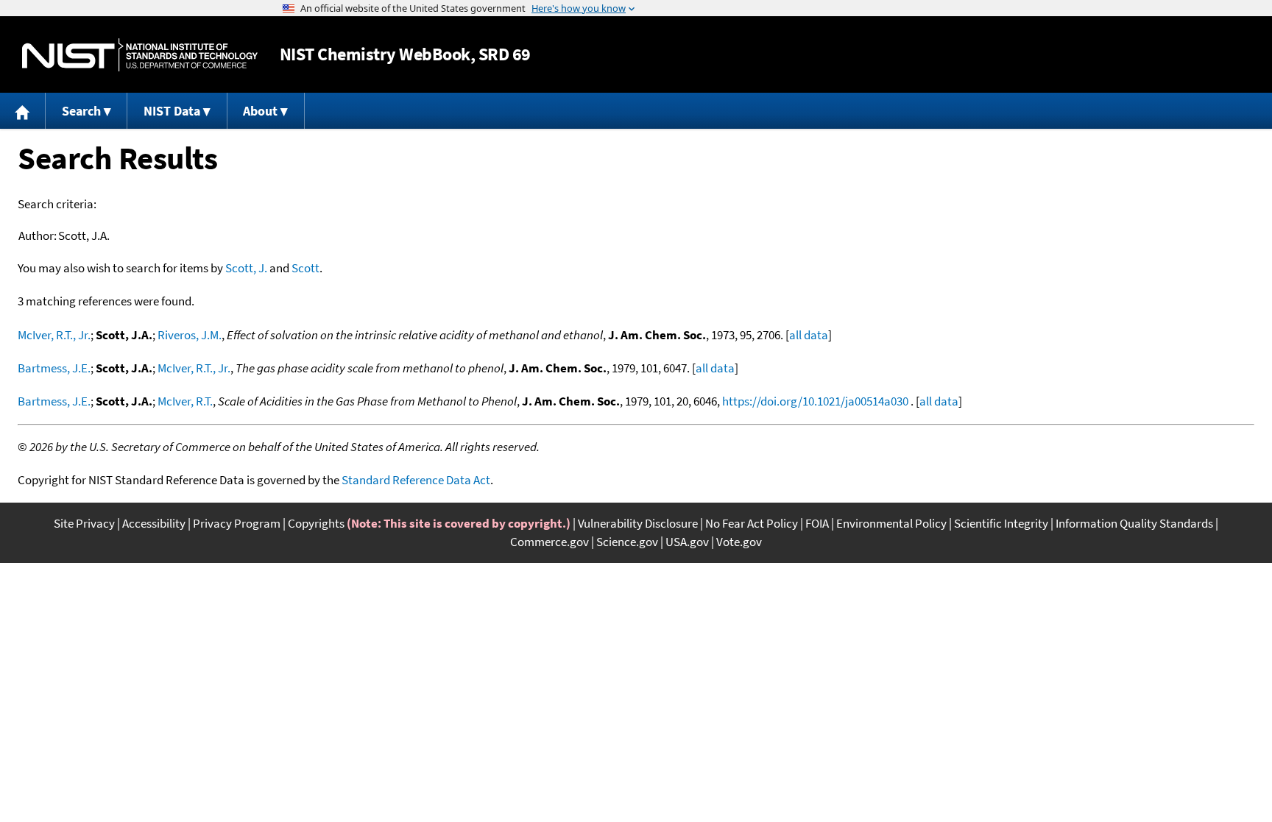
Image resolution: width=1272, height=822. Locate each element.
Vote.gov (739, 542)
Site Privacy (84, 523)
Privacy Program (236, 523)
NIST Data (172, 110)
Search (81, 110)
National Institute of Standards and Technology (140, 54)
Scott (305, 268)
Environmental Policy (891, 523)
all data (808, 335)
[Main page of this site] (23, 111)
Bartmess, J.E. (54, 368)
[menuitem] (23, 111)
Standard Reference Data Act (416, 480)
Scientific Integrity (1001, 523)
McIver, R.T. (185, 401)
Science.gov (627, 542)
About (260, 110)
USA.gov (687, 542)
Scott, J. (246, 268)
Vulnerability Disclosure (638, 523)
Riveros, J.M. (190, 335)
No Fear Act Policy (751, 523)
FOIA (817, 523)
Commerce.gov (549, 542)
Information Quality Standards (1134, 523)
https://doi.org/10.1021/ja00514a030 (815, 401)
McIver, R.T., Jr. (54, 335)
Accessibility (154, 523)
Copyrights (316, 523)
